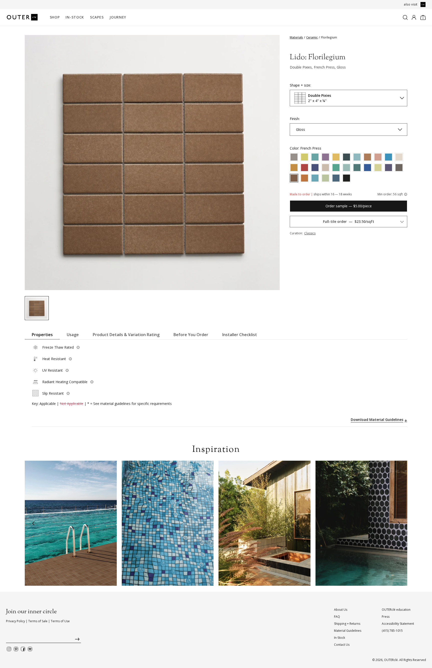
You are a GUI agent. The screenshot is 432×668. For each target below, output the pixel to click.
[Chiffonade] (325, 178)
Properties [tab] (42, 334)
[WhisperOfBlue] (357, 157)
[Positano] (315, 178)
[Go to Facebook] (23, 649)
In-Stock (75, 17)
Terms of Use (60, 621)
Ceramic (312, 38)
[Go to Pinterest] (16, 649)
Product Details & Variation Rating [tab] (126, 334)
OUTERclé (391, 660)
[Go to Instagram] (9, 649)
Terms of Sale (38, 621)
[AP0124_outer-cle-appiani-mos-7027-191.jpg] (37, 308)
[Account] (414, 17)
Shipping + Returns (347, 623)
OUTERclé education (396, 609)
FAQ (337, 616)
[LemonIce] (378, 167)
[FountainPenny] (304, 178)
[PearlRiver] (325, 167)
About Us (340, 609)
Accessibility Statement (398, 623)
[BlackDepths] (346, 178)
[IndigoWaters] (388, 167)
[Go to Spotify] (30, 649)
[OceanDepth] (357, 167)
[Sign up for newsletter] (43, 640)
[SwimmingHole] (294, 157)
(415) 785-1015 (392, 630)
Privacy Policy (15, 621)
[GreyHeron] (399, 167)
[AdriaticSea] (346, 157)
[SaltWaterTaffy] (325, 157)
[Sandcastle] (294, 167)
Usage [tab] (73, 334)
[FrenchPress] (294, 178)
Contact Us (342, 644)
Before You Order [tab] (191, 334)
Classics (310, 233)
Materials (296, 38)
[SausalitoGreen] (315, 157)
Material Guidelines (347, 630)
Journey (118, 17)
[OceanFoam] (346, 167)
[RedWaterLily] (304, 167)
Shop (55, 17)
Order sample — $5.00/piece (349, 206)
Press (386, 616)
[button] (33, 523)
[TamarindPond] (367, 157)
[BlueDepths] (336, 178)
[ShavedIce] (399, 157)
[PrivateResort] (315, 167)
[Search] (405, 17)
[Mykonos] (367, 167)
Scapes (97, 17)
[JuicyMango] (336, 157)
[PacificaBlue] (336, 167)
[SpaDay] (388, 157)
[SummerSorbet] (378, 157)
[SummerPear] (304, 157)
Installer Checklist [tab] (239, 334)
